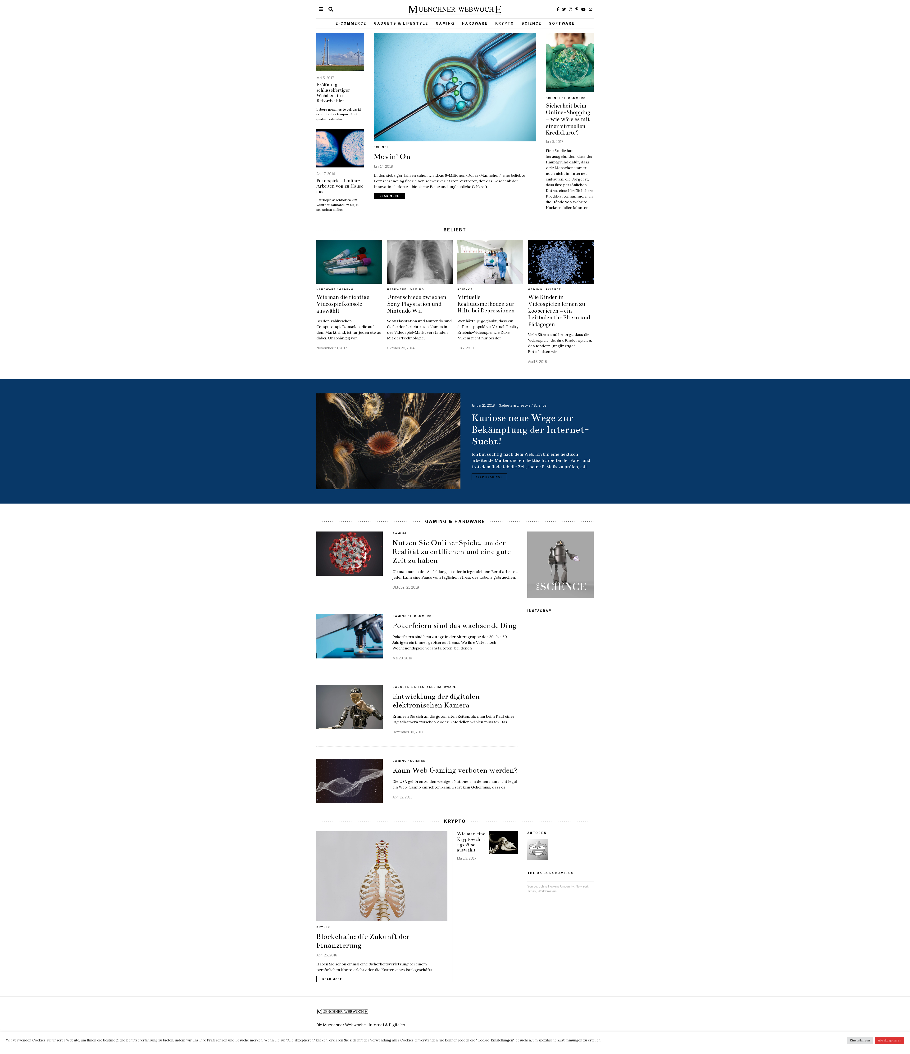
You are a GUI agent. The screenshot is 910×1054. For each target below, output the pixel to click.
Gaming (445, 23)
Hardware (475, 23)
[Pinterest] (576, 9)
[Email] (590, 9)
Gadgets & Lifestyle (401, 23)
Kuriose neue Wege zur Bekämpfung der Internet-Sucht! (530, 429)
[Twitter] (564, 9)
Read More (389, 195)
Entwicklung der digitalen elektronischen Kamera (436, 701)
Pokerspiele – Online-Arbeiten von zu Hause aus (339, 186)
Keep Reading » (489, 476)
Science (531, 23)
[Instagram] (570, 9)
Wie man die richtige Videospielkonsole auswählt (342, 304)
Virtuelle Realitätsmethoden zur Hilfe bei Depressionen (485, 304)
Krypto (504, 23)
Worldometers (547, 891)
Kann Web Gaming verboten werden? (455, 770)
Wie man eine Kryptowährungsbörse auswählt (471, 842)
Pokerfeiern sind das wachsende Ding (454, 625)
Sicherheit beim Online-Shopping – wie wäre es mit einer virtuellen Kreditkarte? (568, 119)
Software (562, 23)
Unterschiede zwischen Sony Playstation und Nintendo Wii (416, 304)
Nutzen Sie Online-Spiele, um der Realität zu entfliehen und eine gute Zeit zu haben (451, 551)
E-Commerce (351, 23)
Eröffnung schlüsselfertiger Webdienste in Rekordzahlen (333, 93)
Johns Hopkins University (556, 886)
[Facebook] (557, 9)
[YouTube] (583, 9)
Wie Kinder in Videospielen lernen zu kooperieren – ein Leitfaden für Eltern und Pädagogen (559, 311)
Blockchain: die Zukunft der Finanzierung (362, 941)
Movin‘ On (392, 156)
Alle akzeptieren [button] (889, 1040)
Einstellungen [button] (860, 1040)
